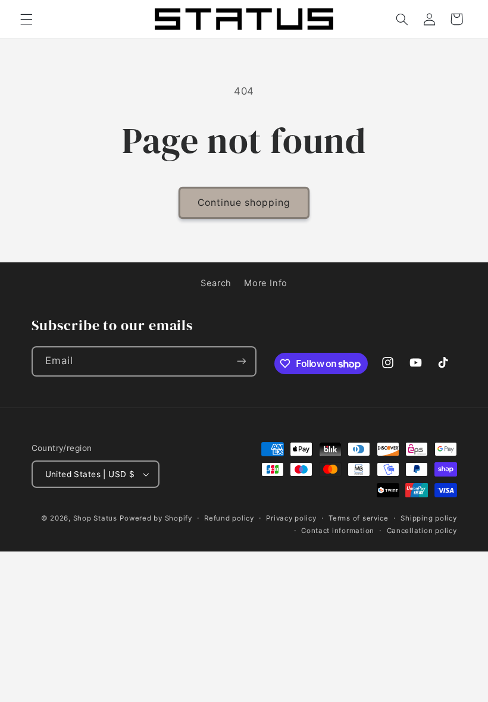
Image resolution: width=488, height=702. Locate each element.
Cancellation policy (422, 530)
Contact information (337, 530)
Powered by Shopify (156, 518)
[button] (26, 19)
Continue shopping (244, 202)
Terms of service (359, 518)
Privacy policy (291, 518)
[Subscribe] (241, 361)
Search (216, 283)
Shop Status (95, 518)
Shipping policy (428, 518)
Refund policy (229, 518)
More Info (265, 283)
